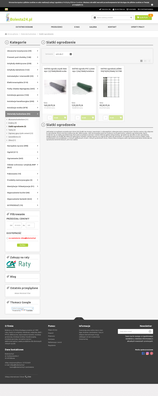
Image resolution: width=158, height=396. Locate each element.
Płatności (51, 336)
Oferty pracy (137, 27)
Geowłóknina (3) (14, 137)
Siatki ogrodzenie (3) (17, 126)
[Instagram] (147, 353)
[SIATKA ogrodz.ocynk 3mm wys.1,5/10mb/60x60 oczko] (55, 87)
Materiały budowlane (28, 34)
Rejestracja (120, 9)
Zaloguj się (106, 9)
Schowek (132, 9)
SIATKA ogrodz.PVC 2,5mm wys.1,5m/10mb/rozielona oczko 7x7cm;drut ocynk (83, 71)
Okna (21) (12, 140)
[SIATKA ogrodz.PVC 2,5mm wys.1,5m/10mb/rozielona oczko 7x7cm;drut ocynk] (83, 87)
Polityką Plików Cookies (73, 2)
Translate (29, 310)
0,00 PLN (144, 17)
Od (11, 225)
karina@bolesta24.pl (17, 367)
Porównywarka (146, 9)
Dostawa (51, 339)
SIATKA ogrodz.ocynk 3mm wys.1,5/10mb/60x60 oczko (55, 70)
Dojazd (50, 333)
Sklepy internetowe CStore (14, 377)
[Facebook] (143, 353)
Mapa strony (52, 330)
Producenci (56, 27)
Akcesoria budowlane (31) (18, 120)
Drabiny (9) (12, 123)
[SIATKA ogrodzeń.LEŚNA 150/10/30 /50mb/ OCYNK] (111, 87)
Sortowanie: (49, 54)
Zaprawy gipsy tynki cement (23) (20, 133)
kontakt (112, 27)
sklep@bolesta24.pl (17, 365)
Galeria (93, 27)
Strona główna (12, 34)
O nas (77, 27)
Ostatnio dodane (24, 27)
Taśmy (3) (12, 130)
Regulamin (52, 345)
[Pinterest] (151, 353)
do (24, 225)
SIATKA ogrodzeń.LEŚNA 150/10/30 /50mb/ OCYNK (111, 70)
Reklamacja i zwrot (55, 342)
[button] (64, 54)
